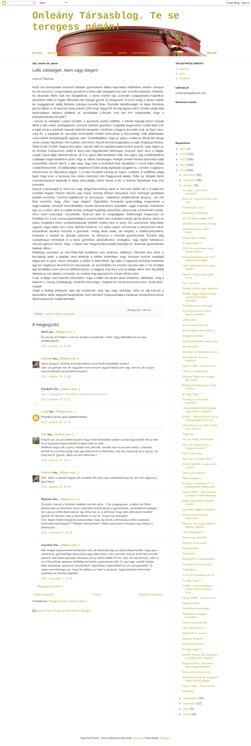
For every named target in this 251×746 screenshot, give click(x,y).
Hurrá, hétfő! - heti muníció (199, 366)
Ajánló (74, 52)
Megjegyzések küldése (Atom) (67, 601)
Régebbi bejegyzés (151, 594)
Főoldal (37, 52)
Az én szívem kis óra (195, 325)
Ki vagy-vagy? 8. (192, 243)
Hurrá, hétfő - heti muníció (198, 685)
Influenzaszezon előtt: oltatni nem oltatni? (200, 427)
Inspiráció (105, 52)
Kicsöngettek (190, 548)
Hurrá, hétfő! (56, 52)
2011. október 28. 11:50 (56, 346)
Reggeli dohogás (192, 335)
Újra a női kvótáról (193, 472)
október (188, 185)
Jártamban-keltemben (196, 608)
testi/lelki (69, 314)
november (189, 180)
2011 (183, 170)
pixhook (138, 738)
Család (89, 52)
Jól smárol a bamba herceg (199, 223)
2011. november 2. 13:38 (56, 532)
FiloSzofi (184, 78)
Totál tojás (188, 553)
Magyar (162, 52)
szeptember (191, 698)
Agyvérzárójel (190, 603)
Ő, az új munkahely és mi (198, 574)
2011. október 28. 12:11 (56, 399)
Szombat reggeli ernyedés (198, 509)
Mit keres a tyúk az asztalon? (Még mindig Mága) (200, 679)
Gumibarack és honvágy (197, 305)
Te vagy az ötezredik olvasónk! (195, 401)
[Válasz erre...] (65, 331)
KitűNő (122, 52)
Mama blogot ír (191, 478)
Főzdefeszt (189, 569)
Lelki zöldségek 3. (193, 532)
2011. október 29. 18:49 (56, 486)
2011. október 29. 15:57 (56, 460)
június (187, 714)
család (48, 314)
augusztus (190, 703)
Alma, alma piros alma (196, 672)
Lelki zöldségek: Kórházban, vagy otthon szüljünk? (199, 409)
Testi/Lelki (195, 52)
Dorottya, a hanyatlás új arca (200, 351)
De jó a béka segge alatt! (197, 218)
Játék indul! (189, 319)
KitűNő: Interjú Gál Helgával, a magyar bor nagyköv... (199, 656)
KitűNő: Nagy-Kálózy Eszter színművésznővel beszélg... (199, 297)
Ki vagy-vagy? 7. (192, 394)
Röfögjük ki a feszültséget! (198, 558)
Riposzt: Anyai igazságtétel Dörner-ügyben (199, 525)
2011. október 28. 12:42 (56, 422)
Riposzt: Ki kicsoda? (194, 542)
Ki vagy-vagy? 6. (192, 580)
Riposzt (177, 52)
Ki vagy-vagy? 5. (192, 649)
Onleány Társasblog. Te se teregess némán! (105, 21)
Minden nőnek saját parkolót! (200, 288)
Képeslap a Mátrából (195, 212)
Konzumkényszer (193, 643)
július (186, 708)
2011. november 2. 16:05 (56, 578)
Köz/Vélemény (142, 52)
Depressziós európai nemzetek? (195, 516)
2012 (183, 164)
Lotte (44, 411)
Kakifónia (188, 691)
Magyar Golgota (192, 638)
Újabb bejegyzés (43, 594)
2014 (183, 154)
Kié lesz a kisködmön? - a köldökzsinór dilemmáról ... (200, 485)
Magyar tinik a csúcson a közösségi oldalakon (197, 665)
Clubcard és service (194, 633)
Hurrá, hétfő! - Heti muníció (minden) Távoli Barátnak (199, 493)
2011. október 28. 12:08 (56, 376)
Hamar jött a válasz (194, 237)
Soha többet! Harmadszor (198, 330)
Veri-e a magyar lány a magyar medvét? (196, 446)
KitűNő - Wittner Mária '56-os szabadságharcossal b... (200, 418)
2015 (183, 148)
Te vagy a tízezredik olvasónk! (194, 192)
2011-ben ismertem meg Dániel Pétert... (197, 250)
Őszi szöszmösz (192, 453)
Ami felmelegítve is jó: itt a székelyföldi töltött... (198, 258)
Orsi (44, 434)
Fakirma (58, 314)
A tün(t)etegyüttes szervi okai (200, 341)
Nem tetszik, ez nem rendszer (195, 359)
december (189, 174)
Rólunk (212, 52)
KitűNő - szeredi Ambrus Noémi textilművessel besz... (197, 589)
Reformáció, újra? (193, 207)
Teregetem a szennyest (196, 564)
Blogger (165, 738)
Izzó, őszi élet (190, 283)
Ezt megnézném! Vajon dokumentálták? (196, 312)
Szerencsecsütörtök (194, 537)
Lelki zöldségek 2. (193, 627)
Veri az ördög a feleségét (197, 439)
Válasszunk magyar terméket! (194, 615)
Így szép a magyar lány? (197, 458)
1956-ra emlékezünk (195, 371)
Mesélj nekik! (190, 346)
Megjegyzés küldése (50, 586)
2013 (183, 159)
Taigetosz (188, 433)
